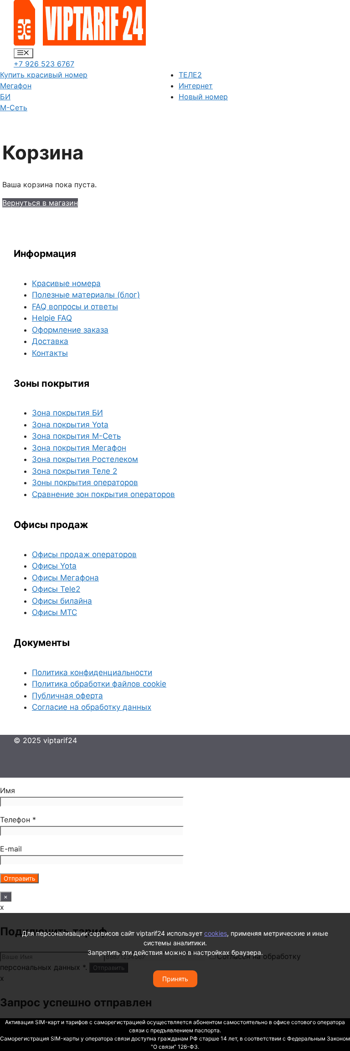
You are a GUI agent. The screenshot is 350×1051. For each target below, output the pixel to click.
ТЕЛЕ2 (190, 74)
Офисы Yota (54, 565)
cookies (215, 933)
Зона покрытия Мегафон (79, 447)
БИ (5, 96)
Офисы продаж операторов (84, 554)
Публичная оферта (67, 695)
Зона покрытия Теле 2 (74, 471)
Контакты (50, 353)
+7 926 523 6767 (44, 63)
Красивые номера (66, 283)
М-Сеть (13, 107)
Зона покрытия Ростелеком (85, 459)
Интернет (196, 85)
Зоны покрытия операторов (85, 482)
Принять (175, 979)
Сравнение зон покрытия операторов (103, 494)
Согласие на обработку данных (91, 707)
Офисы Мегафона (65, 577)
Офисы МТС (54, 612)
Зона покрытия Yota (70, 424)
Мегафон (15, 85)
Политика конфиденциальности (92, 672)
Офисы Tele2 (56, 589)
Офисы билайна (62, 600)
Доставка (50, 341)
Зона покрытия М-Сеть (76, 436)
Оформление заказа (70, 329)
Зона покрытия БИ (67, 412)
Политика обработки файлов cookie (99, 683)
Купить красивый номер (44, 74)
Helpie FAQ (52, 318)
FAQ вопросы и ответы (75, 306)
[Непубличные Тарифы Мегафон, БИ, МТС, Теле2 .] (80, 42)
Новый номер (203, 96)
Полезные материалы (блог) (86, 294)
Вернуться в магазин (40, 202)
